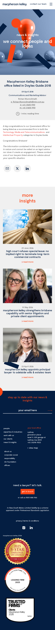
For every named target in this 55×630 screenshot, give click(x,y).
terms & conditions (31, 521)
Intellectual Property (13, 135)
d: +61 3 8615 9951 (27, 104)
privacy (19, 521)
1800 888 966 (31, 497)
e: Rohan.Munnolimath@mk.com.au (27, 101)
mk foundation (10, 462)
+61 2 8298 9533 (34, 442)
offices (7, 465)
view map (33, 447)
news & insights (10, 442)
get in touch (27, 491)
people (7, 428)
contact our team (38, 4)
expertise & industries (13, 432)
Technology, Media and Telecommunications (24, 132)
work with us (9, 435)
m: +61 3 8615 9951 (27, 107)
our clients (8, 439)
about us (8, 451)
